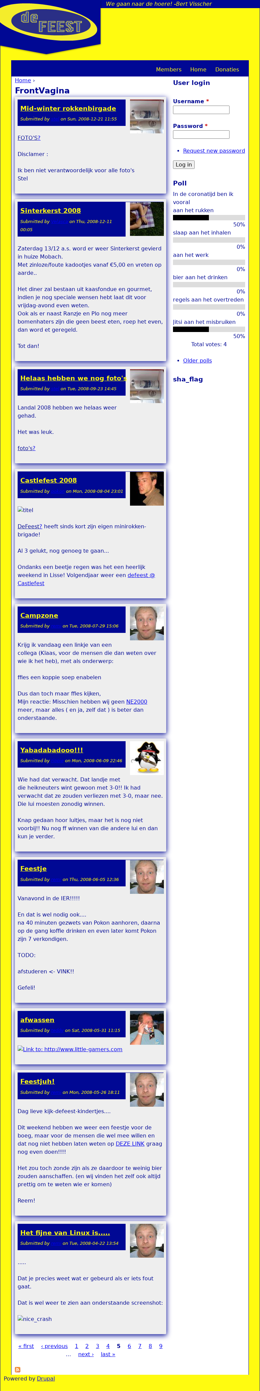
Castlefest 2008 (48, 480)
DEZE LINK (130, 1144)
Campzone (39, 615)
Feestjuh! (37, 1081)
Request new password (214, 151)
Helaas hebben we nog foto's (73, 378)
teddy (57, 1030)
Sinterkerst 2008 (50, 211)
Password (190, 126)
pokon (58, 491)
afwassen (37, 1020)
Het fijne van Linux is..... (65, 1233)
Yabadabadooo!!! (51, 750)
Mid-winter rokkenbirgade (68, 108)
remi (56, 625)
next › (86, 1354)
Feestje (33, 869)
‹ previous (54, 1346)
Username (191, 101)
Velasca (59, 221)
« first (26, 1346)
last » (108, 1354)
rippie (57, 760)
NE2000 (136, 702)
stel (55, 119)
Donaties (227, 69)
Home (23, 80)
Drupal (46, 1378)
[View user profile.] (147, 131)
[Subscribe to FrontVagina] (17, 1370)
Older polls (197, 360)
